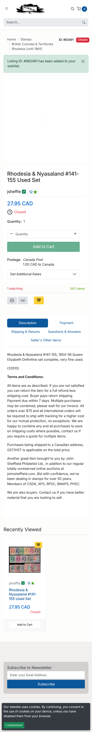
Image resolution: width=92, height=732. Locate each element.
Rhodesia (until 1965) (27, 49)
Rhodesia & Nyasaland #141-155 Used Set (23, 594)
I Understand (14, 725)
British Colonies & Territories (32, 44)
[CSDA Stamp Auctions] (29, 9)
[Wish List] (39, 300)
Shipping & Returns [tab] (25, 331)
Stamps (26, 39)
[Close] (83, 61)
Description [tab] (27, 323)
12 (31, 192)
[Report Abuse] (23, 300)
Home (11, 39)
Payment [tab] (66, 323)
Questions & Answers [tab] (64, 331)
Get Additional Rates (25, 274)
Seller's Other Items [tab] (46, 340)
